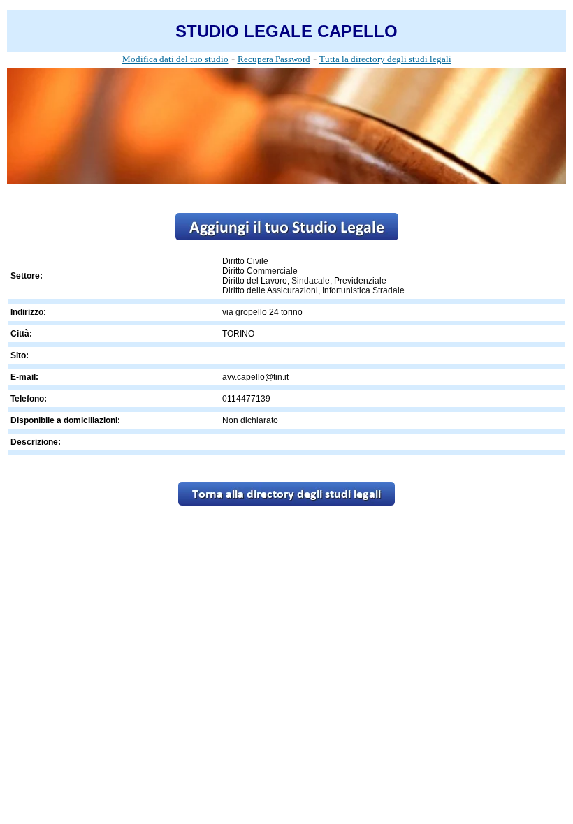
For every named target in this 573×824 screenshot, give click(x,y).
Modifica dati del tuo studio (175, 59)
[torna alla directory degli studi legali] (286, 502)
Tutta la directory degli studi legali (385, 59)
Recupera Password (274, 59)
